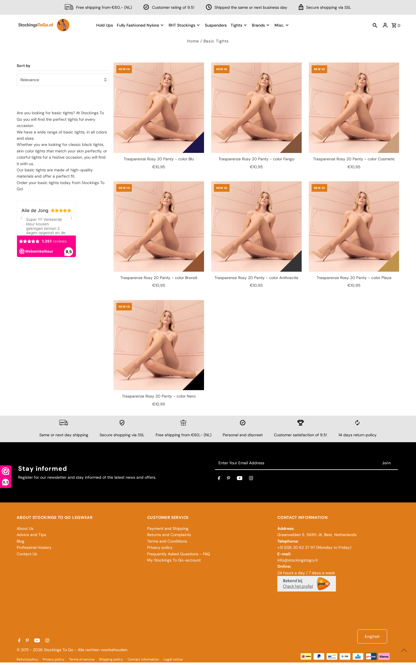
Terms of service (82, 659)
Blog (20, 541)
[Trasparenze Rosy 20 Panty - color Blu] (158, 107)
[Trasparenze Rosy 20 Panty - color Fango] (256, 107)
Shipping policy (111, 659)
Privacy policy (160, 547)
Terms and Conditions (167, 541)
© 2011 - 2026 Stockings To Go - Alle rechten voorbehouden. (72, 649)
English (372, 636)
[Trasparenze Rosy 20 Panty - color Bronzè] (158, 226)
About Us (25, 528)
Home (193, 41)
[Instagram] (251, 479)
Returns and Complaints (169, 534)
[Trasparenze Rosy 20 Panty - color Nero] (158, 345)
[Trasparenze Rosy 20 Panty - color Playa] (354, 226)
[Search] (375, 25)
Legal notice (173, 659)
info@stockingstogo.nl (297, 560)
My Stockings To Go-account (174, 560)
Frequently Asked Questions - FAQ (178, 553)
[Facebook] (219, 479)
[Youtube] (240, 479)
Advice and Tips (31, 534)
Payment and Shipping (167, 528)
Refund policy (27, 659)
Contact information (143, 659)
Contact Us (27, 553)
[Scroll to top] (404, 650)
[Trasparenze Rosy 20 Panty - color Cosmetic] (354, 107)
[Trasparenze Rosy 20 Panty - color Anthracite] (256, 226)
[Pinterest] (228, 479)
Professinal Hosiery (34, 547)
